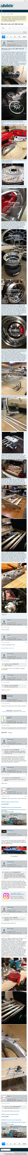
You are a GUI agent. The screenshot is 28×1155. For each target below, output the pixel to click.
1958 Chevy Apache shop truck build (9, 801)
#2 (26, 627)
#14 (26, 936)
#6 (26, 703)
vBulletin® (20, 1152)
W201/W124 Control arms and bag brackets (11, 807)
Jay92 (8, 788)
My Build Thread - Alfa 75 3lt (7, 648)
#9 (26, 774)
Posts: (18, 45)
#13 (26, 914)
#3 (26, 642)
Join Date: (9, 45)
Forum (4, 13)
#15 (26, 1103)
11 (15, 37)
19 (19, 37)
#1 (26, 48)
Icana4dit (9, 717)
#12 (26, 869)
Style (8, 13)
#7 (26, 725)
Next (24, 37)
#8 (26, 746)
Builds (12, 13)
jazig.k (8, 635)
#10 (26, 796)
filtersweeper (10, 41)
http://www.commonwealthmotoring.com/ (11, 809)
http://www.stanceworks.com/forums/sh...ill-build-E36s (14, 711)
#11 (26, 838)
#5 (26, 682)
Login (25, 0)
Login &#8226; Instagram (16, 893)
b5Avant (9, 620)
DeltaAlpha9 (10, 830)
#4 (26, 661)
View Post (17, 685)
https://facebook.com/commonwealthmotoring (11, 813)
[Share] (25, 45)
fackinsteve (10, 695)
